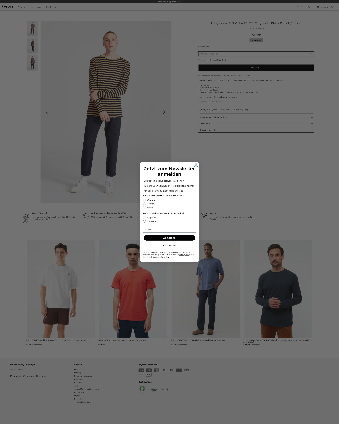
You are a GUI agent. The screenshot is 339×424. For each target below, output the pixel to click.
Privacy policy (184, 255)
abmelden (164, 257)
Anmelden (169, 238)
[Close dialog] (196, 165)
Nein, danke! (169, 246)
